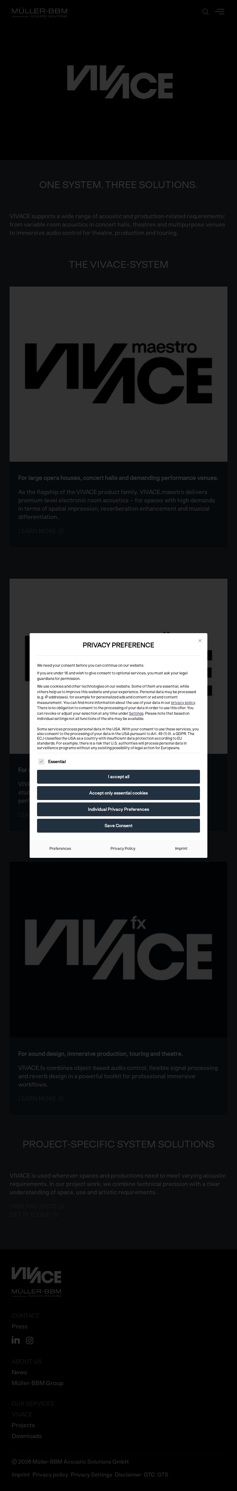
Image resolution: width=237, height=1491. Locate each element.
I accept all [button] (118, 776)
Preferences (60, 848)
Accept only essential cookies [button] (118, 792)
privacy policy (183, 703)
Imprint (181, 848)
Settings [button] (136, 713)
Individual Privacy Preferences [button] (118, 809)
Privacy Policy (122, 848)
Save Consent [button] (118, 825)
